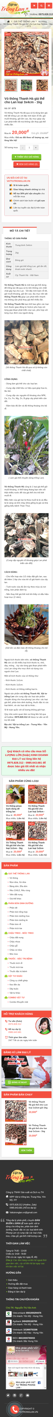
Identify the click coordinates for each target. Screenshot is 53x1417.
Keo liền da (15, 984)
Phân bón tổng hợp (19, 912)
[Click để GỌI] (14, 1409)
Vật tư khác (15, 993)
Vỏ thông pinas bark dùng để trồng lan (14, 809)
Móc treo (14, 954)
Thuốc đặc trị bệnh (18, 971)
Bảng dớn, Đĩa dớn (18, 886)
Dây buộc (14, 989)
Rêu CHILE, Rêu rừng (20, 890)
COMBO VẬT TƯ (16, 997)
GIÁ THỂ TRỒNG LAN (24, 21)
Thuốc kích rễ (16, 963)
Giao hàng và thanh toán (20, 1288)
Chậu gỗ (14, 946)
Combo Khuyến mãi (19, 1002)
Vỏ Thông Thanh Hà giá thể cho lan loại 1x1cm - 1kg (15, 845)
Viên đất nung (16, 894)
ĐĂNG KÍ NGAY (19, 1082)
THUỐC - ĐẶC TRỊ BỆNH (20, 958)
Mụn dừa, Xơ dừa (18, 882)
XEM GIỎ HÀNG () (28, 164)
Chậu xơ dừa (16, 950)
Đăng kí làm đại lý (16, 1291)
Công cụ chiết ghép (19, 980)
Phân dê (13, 908)
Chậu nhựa (15, 941)
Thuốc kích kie (16, 967)
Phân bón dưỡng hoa (19, 916)
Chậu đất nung (16, 937)
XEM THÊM (26, 1150)
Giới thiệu (12, 1280)
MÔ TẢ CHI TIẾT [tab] (20, 230)
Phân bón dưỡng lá (19, 920)
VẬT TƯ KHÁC (15, 976)
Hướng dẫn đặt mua (18, 1284)
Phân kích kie (16, 928)
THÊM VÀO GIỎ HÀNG (28, 157)
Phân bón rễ (15, 924)
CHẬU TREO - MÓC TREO (21, 933)
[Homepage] (15, 5)
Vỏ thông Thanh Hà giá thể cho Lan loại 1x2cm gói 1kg (38, 1105)
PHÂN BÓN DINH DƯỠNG (20, 903)
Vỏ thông (42, 21)
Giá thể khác (15, 898)
